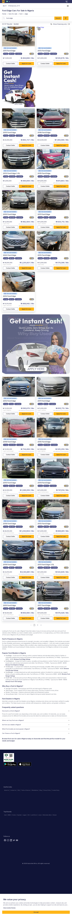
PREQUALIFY (14, 6)
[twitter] (13, 840)
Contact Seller (10, 63)
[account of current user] (68, 6)
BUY (5, 6)
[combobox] (8, 1)
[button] (36, 711)
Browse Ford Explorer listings (15, 665)
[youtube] (16, 840)
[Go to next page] (41, 625)
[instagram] (7, 840)
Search (58, 18)
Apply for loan (26, 63)
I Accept (36, 912)
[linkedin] (10, 840)
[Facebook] (5, 840)
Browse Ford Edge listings (22, 659)
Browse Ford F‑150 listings (14, 681)
